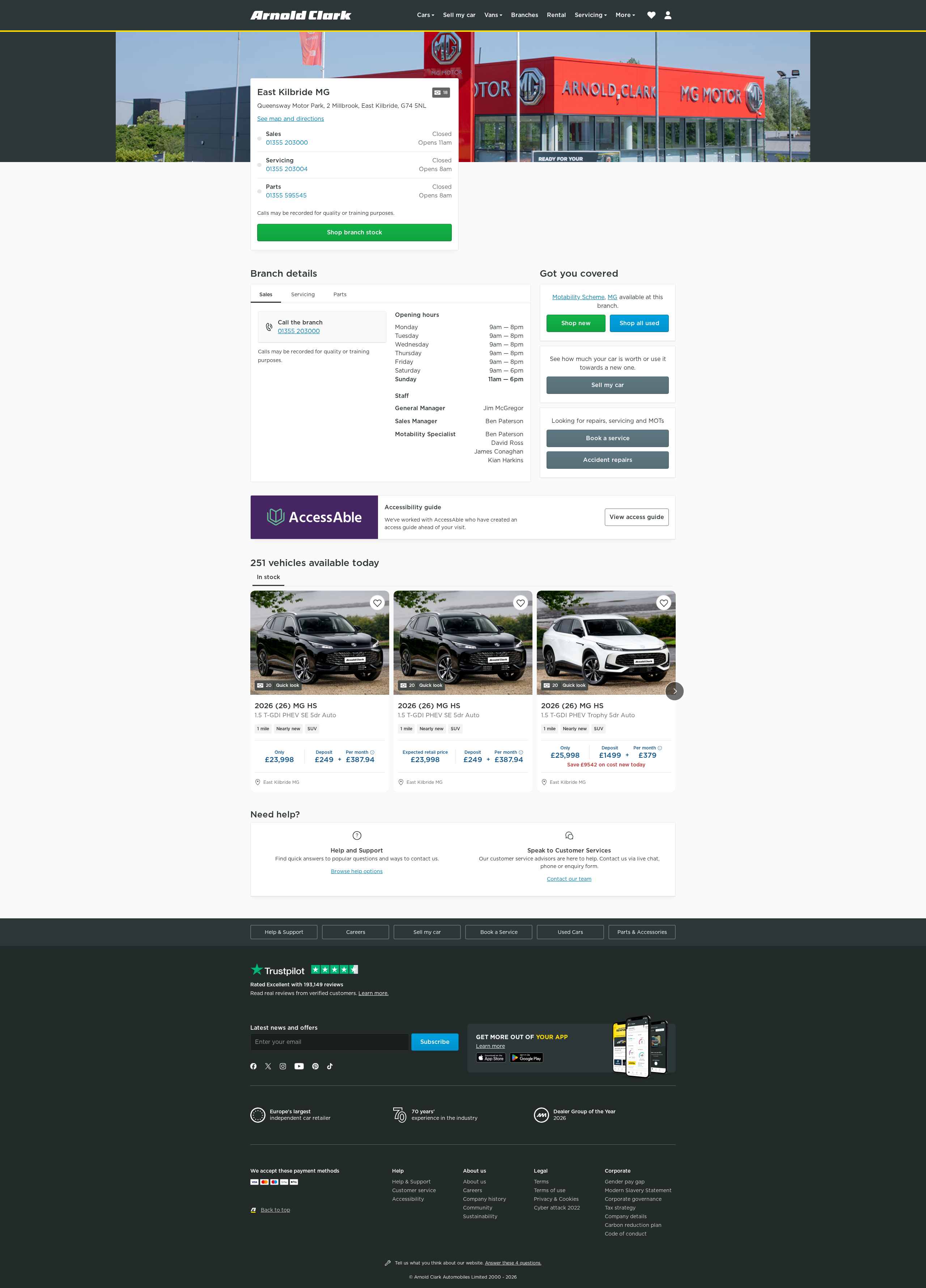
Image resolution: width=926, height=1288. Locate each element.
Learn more (490, 1046)
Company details (626, 1216)
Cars (423, 15)
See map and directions (290, 118)
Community (477, 1208)
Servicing (589, 15)
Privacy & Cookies (556, 1199)
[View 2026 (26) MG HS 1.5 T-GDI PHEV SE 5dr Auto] (319, 643)
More (623, 15)
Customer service (414, 1190)
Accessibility (408, 1199)
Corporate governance (633, 1199)
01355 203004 (287, 169)
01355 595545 (286, 195)
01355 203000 (287, 142)
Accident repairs (607, 459)
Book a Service (499, 932)
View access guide (636, 517)
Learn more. (373, 993)
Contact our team (569, 879)
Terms (541, 1182)
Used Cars (570, 932)
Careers (355, 932)
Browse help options (357, 871)
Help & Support (284, 932)
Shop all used (639, 323)
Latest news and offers (284, 1027)
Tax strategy (620, 1208)
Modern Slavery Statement (638, 1190)
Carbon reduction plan (633, 1225)
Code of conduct (626, 1234)
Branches (524, 15)
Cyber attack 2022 (557, 1208)
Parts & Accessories (642, 932)
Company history (484, 1199)
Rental (556, 15)
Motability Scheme (578, 297)
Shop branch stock (354, 232)
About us (474, 1182)
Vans (491, 15)
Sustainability (480, 1216)
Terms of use (549, 1190)
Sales (265, 294)
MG (612, 297)
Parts (340, 294)
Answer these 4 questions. (513, 1263)
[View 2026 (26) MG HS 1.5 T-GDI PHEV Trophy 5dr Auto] (606, 643)
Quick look (282, 685)
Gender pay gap (625, 1182)
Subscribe (435, 1041)
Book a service (608, 438)
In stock (268, 577)
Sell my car (459, 15)
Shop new (576, 323)
